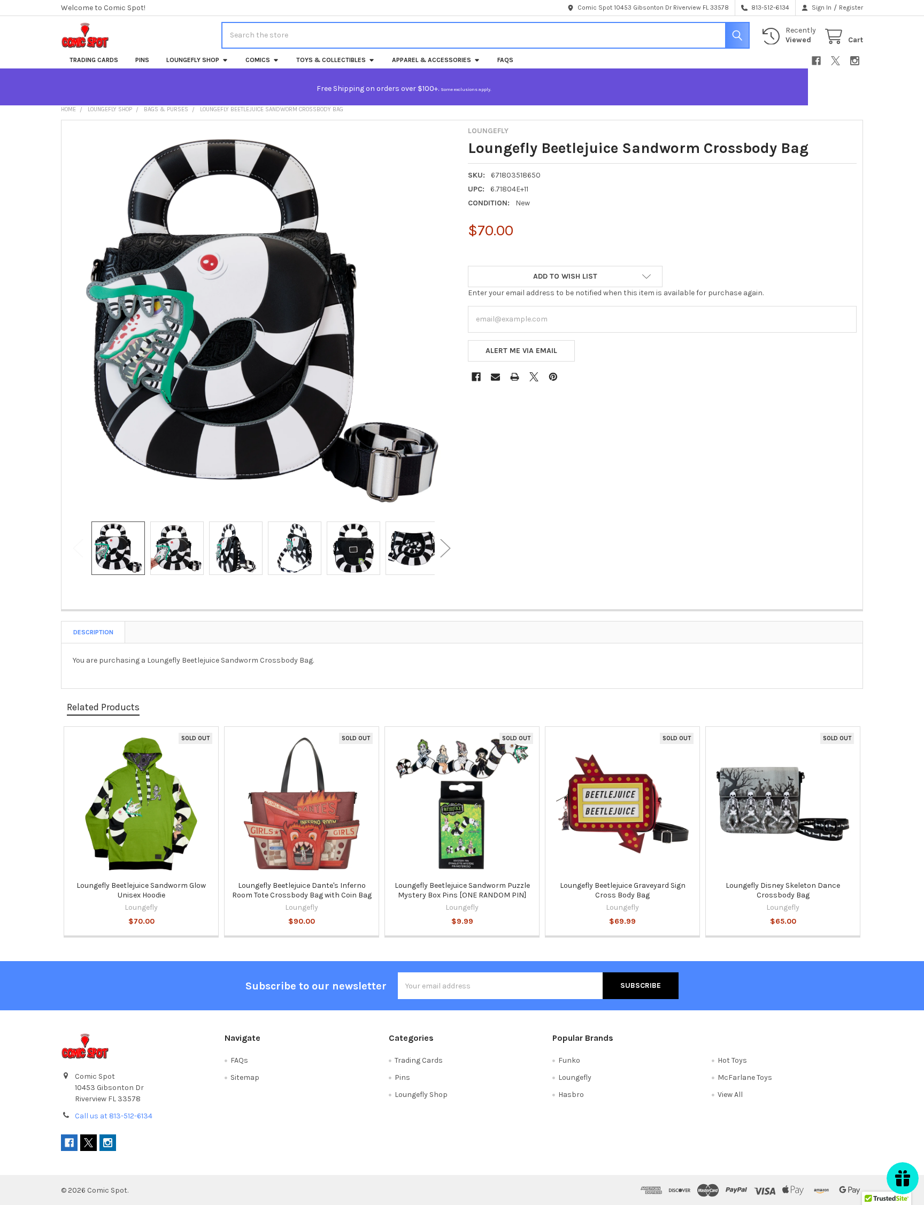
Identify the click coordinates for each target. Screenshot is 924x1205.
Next (445, 548)
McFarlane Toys (745, 1077)
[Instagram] (854, 60)
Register (851, 7)
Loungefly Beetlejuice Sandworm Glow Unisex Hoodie (141, 890)
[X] (835, 60)
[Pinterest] (553, 377)
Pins (142, 60)
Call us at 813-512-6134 (113, 1115)
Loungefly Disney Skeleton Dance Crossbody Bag (783, 890)
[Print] (514, 377)
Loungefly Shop (192, 60)
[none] (262, 321)
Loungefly (574, 1077)
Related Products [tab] (103, 707)
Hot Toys (732, 1060)
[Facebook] (816, 60)
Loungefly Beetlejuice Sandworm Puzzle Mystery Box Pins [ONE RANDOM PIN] (462, 890)
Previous (78, 548)
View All (730, 1094)
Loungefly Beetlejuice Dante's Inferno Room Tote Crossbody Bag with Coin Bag (302, 890)
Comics (257, 60)
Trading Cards (94, 60)
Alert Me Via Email (521, 350)
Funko (569, 1060)
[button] (565, 276)
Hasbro (571, 1094)
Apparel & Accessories (431, 60)
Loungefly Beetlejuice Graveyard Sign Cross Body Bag (623, 890)
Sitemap (244, 1077)
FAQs (505, 60)
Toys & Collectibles (331, 60)
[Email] (495, 377)
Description (93, 632)
